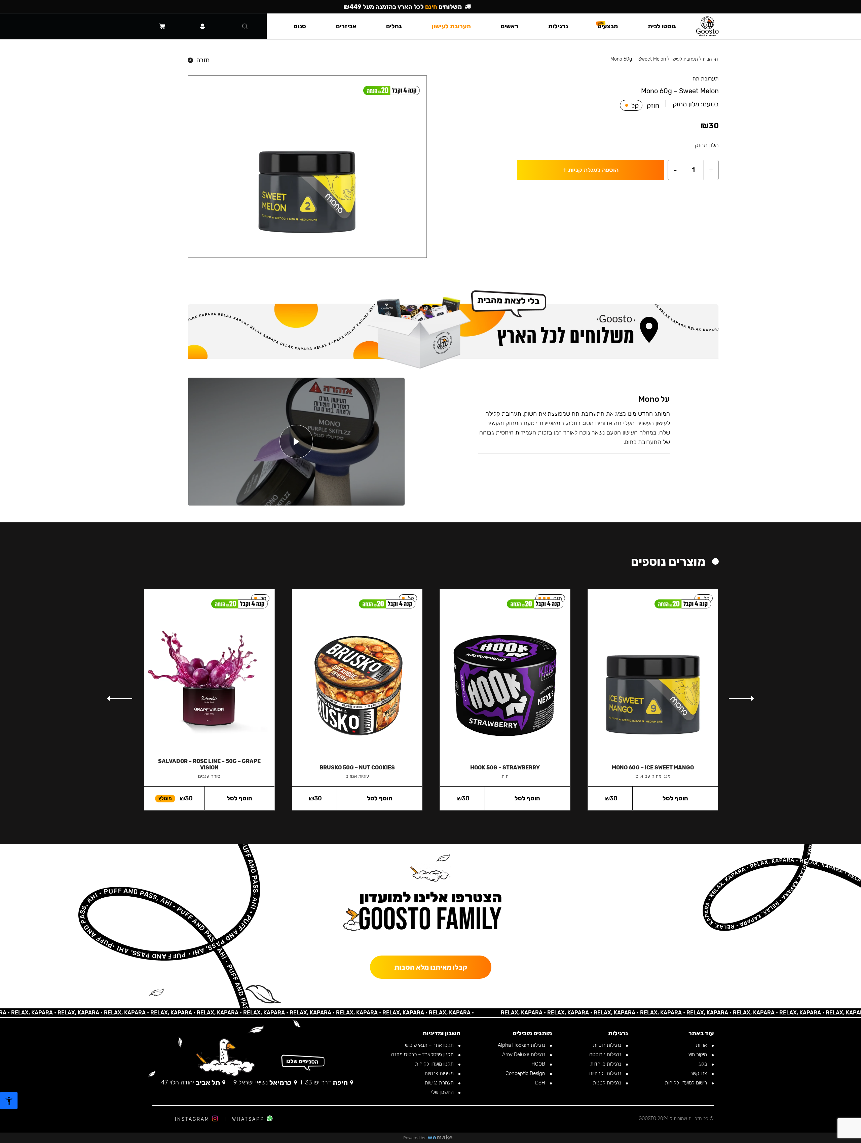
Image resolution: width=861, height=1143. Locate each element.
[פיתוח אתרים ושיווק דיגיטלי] (442, 1137)
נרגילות (558, 26)
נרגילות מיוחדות (606, 1064)
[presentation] (741, 698)
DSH (541, 1083)
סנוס (300, 26)
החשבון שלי (443, 1092)
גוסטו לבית (662, 26)
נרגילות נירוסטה (606, 1054)
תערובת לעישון (684, 59)
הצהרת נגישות (440, 1083)
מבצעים (608, 26)
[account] (202, 26)
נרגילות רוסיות (608, 1045)
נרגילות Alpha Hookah (522, 1045)
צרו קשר (699, 1073)
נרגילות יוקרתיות (606, 1073)
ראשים (509, 26)
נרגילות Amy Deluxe (524, 1054)
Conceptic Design (526, 1073)
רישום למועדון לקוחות (686, 1083)
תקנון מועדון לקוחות (435, 1064)
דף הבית (711, 59)
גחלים (394, 26)
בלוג (703, 1064)
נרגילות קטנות (608, 1083)
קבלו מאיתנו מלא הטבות (430, 967)
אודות (702, 1045)
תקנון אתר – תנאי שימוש (430, 1045)
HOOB (539, 1064)
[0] (162, 26)
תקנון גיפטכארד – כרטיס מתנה (423, 1054)
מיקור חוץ (698, 1054)
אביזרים (346, 26)
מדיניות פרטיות (439, 1073)
